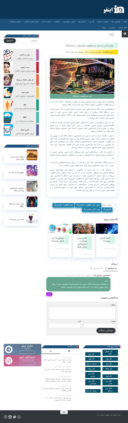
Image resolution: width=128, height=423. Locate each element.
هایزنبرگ (107, 209)
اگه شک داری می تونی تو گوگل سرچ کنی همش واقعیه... (56, 389)
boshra (106, 52)
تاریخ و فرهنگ (15, 21)
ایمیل (113, 321)
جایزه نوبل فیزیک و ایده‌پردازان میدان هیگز (82, 242)
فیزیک (110, 34)
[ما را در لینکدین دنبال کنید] (10, 417)
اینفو (107, 415)
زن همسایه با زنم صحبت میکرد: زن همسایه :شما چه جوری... (58, 399)
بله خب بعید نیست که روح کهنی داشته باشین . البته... (57, 361)
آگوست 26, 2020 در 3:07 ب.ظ (78, 275)
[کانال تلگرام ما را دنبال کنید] (19, 417)
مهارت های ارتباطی (31, 21)
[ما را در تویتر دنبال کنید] (14, 417)
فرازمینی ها (116, 21)
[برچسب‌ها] (69, 351)
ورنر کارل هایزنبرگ (91, 209)
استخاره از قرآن (91, 364)
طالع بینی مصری (91, 374)
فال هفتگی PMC (108, 352)
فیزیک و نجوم (103, 21)
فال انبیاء (109, 376)
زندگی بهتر (82, 21)
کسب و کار (46, 21)
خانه (125, 21)
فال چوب (109, 359)
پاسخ (49, 294)
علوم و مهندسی (69, 21)
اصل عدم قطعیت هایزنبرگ (88, 205)
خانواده (57, 21)
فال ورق (91, 354)
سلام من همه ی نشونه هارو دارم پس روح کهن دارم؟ (58, 370)
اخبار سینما (123, 27)
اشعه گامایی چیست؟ (105, 240)
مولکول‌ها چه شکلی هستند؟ (57, 240)
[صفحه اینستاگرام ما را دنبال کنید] (5, 417)
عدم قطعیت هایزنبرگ (63, 205)
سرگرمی (112, 27)
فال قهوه (91, 359)
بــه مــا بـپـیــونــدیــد (27, 352)
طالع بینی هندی (108, 382)
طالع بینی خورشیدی (92, 382)
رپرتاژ (104, 27)
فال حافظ (108, 368)
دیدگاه (113, 305)
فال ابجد (109, 364)
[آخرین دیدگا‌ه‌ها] (50, 351)
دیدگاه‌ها (110, 268)
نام (79, 321)
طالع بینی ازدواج (108, 389)
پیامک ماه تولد (91, 391)
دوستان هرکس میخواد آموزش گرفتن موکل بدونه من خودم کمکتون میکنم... (57, 380)
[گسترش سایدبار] (125, 33)
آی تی (92, 21)
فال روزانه (91, 368)
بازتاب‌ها (95, 268)
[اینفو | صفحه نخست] (113, 9)
